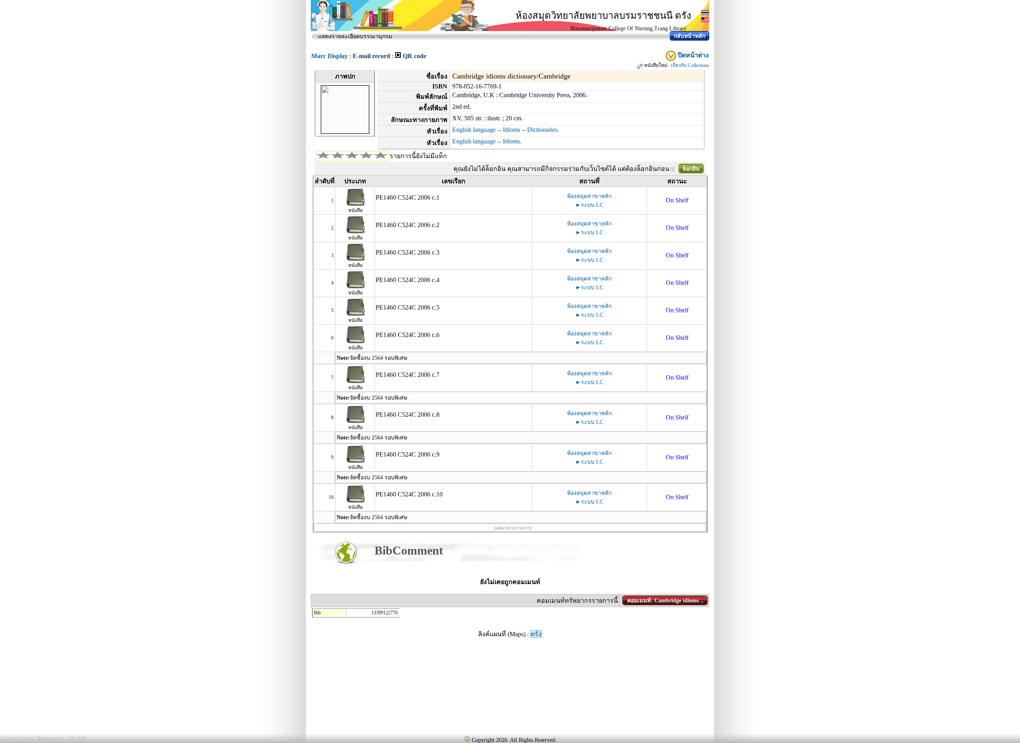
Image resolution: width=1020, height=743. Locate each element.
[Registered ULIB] (467, 738)
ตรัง (536, 634)
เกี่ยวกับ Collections (690, 65)
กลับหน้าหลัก (689, 36)
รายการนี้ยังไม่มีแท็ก (418, 156)
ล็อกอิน (691, 169)
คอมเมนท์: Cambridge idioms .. (665, 601)
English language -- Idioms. (487, 141)
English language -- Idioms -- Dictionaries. (505, 129)
